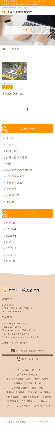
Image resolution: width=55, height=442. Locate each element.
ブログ (10, 405)
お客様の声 (12, 195)
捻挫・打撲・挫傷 (16, 157)
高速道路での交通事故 (19, 170)
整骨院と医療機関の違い (18, 379)
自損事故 (11, 189)
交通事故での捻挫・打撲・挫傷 (27, 388)
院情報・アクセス (31, 370)
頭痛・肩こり (14, 151)
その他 (10, 201)
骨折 (8, 163)
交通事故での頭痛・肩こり (27, 383)
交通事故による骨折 (14, 392)
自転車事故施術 (15, 182)
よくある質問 (24, 405)
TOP (16, 370)
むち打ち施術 (42, 379)
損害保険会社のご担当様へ (21, 401)
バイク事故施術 (15, 176)
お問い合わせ (41, 405)
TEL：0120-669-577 (13, 311)
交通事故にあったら (27, 374)
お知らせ (43, 401)
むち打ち (11, 144)
